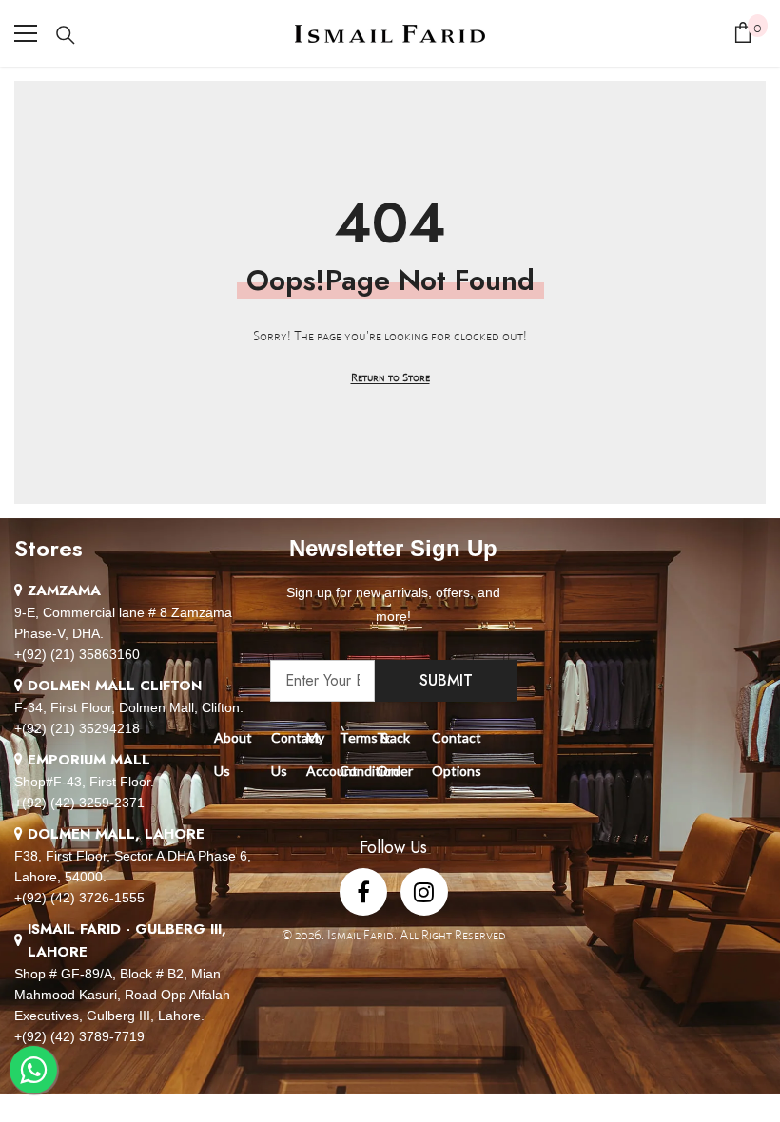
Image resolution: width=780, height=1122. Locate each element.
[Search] (65, 35)
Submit (446, 680)
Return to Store (390, 377)
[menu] (25, 33)
